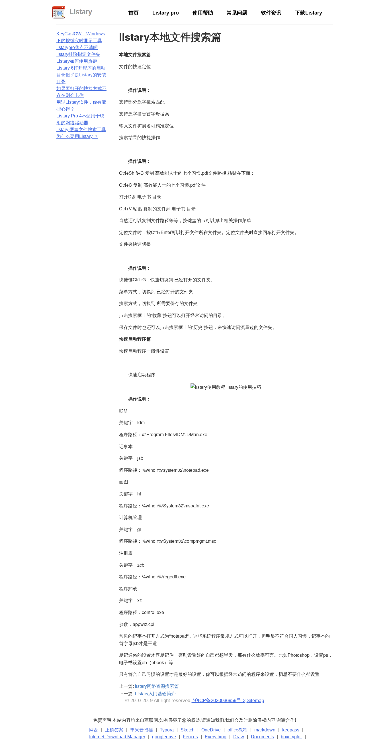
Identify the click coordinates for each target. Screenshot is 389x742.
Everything (215, 736)
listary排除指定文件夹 (78, 54)
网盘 (93, 729)
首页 (133, 13)
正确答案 (114, 729)
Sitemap (255, 700)
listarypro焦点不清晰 (77, 47)
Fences (190, 736)
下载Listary (308, 13)
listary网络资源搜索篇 (157, 686)
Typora (167, 729)
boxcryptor (291, 736)
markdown (264, 729)
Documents (262, 736)
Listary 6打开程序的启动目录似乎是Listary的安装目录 (81, 75)
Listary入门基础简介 (155, 693)
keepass (290, 729)
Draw (238, 736)
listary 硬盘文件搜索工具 (81, 129)
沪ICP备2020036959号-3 (218, 700)
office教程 (237, 729)
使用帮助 (203, 13)
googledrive (164, 736)
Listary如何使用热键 (76, 61)
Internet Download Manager (117, 736)
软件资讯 (271, 13)
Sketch (188, 729)
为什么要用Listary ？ (77, 136)
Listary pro (165, 13)
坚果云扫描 (141, 729)
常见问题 (237, 13)
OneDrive (211, 729)
